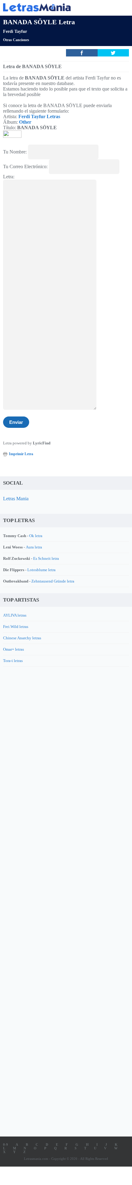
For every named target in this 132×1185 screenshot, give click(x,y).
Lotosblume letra (41, 569)
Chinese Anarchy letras (22, 638)
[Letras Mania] (57, 7)
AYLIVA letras (14, 615)
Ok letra (35, 535)
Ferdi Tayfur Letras (39, 116)
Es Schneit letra (46, 558)
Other (25, 122)
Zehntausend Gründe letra (52, 581)
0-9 (5, 1144)
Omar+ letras (13, 649)
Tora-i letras (13, 660)
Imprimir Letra (21, 454)
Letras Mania (16, 498)
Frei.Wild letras (15, 626)
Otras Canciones (16, 40)
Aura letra (34, 547)
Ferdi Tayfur (15, 31)
